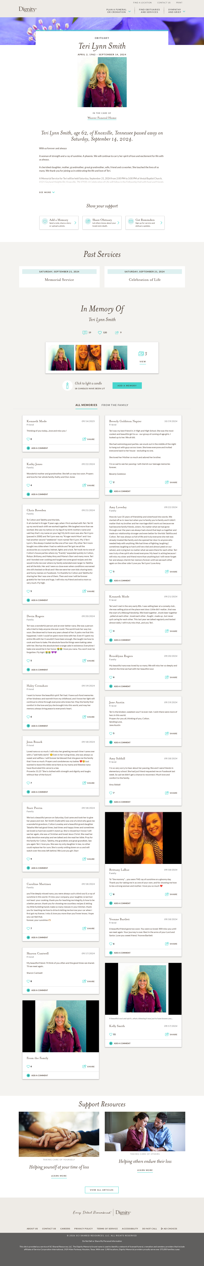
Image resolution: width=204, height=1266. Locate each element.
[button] (118, 10)
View (143, 361)
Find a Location (142, 3)
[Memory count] (85, 332)
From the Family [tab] (115, 405)
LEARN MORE (59, 1176)
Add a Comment (39, 448)
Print (179, 3)
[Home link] (28, 9)
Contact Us (164, 3)
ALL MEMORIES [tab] (86, 405)
